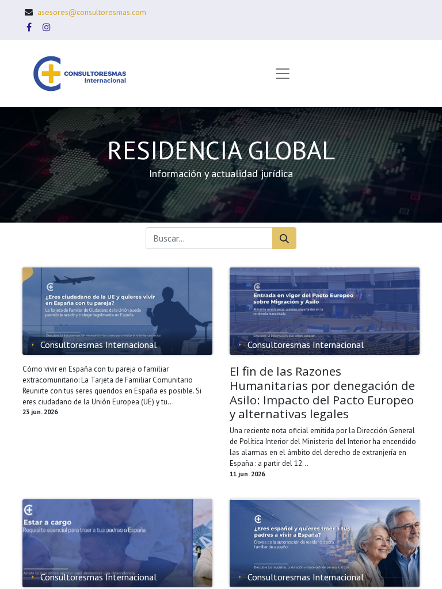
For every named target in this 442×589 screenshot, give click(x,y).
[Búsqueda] (284, 238)
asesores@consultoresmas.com (91, 12)
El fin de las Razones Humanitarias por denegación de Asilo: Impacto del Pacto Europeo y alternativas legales (322, 392)
